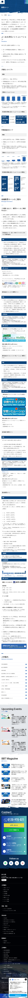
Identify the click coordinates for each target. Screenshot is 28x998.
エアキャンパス (7, 925)
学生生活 (4, 915)
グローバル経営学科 (7, 908)
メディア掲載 (6, 901)
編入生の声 (6, 923)
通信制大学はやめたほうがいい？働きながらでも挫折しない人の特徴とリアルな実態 (18, 766)
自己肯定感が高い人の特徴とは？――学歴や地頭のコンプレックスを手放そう (18, 780)
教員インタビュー (7, 942)
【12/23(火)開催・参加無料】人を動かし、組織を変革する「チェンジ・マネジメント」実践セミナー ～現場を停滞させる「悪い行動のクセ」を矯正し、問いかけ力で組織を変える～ (19, 747)
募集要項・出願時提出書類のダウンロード (9, 676)
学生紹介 (5, 918)
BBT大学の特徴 (7, 895)
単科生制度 (3, 670)
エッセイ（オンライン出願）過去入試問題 (12, 963)
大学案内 (4, 885)
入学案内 (4, 947)
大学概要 (5, 893)
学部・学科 (4, 906)
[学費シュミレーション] (14, 415)
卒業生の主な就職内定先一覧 (9, 933)
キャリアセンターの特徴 (8, 931)
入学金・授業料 (4, 685)
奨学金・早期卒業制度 (5, 688)
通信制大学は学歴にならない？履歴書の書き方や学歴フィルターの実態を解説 (19, 773)
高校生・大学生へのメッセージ (10, 929)
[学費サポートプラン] (14, 405)
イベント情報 (6, 899)
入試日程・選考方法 (5, 679)
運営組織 (5, 891)
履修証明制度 (6, 955)
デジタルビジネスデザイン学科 (10, 910)
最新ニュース (6, 897)
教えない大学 (6, 889)
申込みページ (5, 471)
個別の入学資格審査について (7, 698)
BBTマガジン (5, 978)
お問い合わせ (14, 825)
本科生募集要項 (4, 664)
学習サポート (6, 927)
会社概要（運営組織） (5, 982)
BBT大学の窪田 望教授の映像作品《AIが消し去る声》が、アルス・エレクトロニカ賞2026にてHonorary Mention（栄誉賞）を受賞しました (19, 802)
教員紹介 (4, 938)
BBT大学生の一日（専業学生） (10, 921)
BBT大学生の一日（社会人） (9, 919)
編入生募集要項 (4, 667)
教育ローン (3, 692)
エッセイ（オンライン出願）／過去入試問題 (10, 682)
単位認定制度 (4, 695)
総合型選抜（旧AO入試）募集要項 (8, 673)
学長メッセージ (7, 887)
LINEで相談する (14, 830)
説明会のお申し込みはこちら (13, 646)
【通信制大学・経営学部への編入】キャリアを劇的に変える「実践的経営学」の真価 (18, 795)
